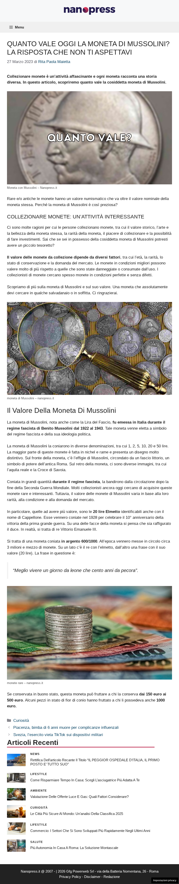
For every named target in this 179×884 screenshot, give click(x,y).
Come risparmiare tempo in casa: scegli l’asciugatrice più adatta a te (85, 780)
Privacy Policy (70, 877)
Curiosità (21, 720)
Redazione (111, 877)
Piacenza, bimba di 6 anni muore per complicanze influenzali (66, 727)
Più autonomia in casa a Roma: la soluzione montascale (74, 848)
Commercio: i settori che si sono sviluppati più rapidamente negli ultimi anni (90, 831)
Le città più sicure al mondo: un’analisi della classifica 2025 (76, 814)
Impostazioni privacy (164, 880)
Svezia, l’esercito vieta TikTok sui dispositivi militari (58, 735)
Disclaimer (92, 877)
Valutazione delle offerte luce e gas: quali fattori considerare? (79, 797)
